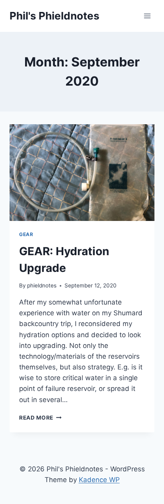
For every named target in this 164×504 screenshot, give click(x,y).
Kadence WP (99, 480)
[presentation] (82, 172)
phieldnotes (42, 285)
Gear (26, 234)
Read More (40, 417)
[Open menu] (147, 16)
